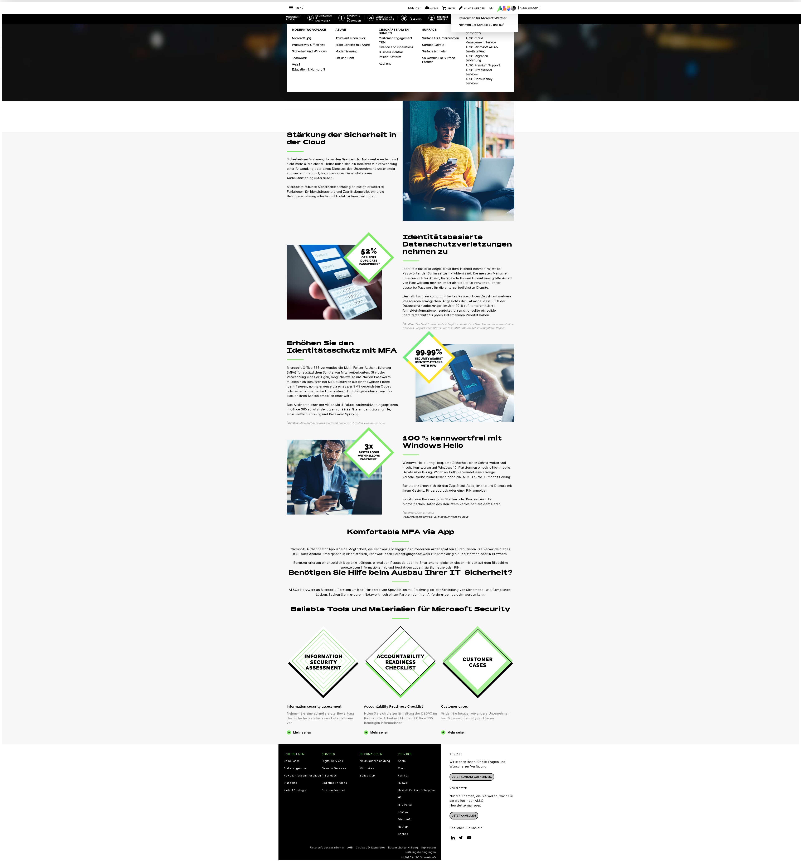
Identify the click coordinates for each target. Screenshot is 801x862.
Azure (340, 29)
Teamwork (299, 58)
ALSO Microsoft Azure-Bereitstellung (482, 49)
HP (400, 797)
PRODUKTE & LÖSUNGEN (354, 18)
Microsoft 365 (301, 38)
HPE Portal (405, 804)
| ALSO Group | (529, 7)
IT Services (329, 775)
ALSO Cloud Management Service (481, 40)
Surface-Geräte (433, 45)
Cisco (402, 768)
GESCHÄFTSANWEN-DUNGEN (394, 31)
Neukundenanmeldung (375, 761)
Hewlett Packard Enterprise (416, 790)
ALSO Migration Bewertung (477, 58)
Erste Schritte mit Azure (352, 45)
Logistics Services (334, 782)
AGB (350, 847)
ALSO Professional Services (479, 72)
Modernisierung (346, 51)
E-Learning (416, 18)
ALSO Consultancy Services (479, 81)
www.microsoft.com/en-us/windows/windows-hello (436, 516)
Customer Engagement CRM (395, 40)
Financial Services (334, 768)
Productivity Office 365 (308, 45)
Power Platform (390, 57)
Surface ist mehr (434, 51)
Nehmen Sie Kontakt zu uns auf (481, 24)
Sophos (403, 834)
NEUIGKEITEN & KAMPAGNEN (323, 18)
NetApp (403, 826)
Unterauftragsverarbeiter (327, 847)
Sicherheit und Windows (309, 51)
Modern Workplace (309, 29)
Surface (429, 29)
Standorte (290, 782)
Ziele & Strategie (295, 790)
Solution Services (334, 790)
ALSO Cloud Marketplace (385, 18)
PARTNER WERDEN (442, 18)
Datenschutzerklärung (403, 847)
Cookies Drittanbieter (370, 847)
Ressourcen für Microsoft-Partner (483, 18)
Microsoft (404, 819)
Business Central (391, 52)
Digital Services (332, 761)
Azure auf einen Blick (350, 38)
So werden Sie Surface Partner (438, 60)
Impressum (428, 847)
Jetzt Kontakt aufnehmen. (472, 776)
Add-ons (385, 63)
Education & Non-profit (308, 69)
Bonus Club (367, 775)
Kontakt (414, 7)
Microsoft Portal (293, 18)
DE (491, 7)
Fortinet (403, 775)
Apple (402, 761)
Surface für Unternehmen (440, 38)
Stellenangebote (295, 768)
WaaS (296, 64)
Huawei (403, 782)
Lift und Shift (344, 58)
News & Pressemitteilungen (302, 775)
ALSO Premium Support (483, 65)
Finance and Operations (396, 47)
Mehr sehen (302, 732)
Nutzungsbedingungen (421, 852)
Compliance (292, 761)
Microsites (367, 768)
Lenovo (403, 812)
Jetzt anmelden (464, 815)
